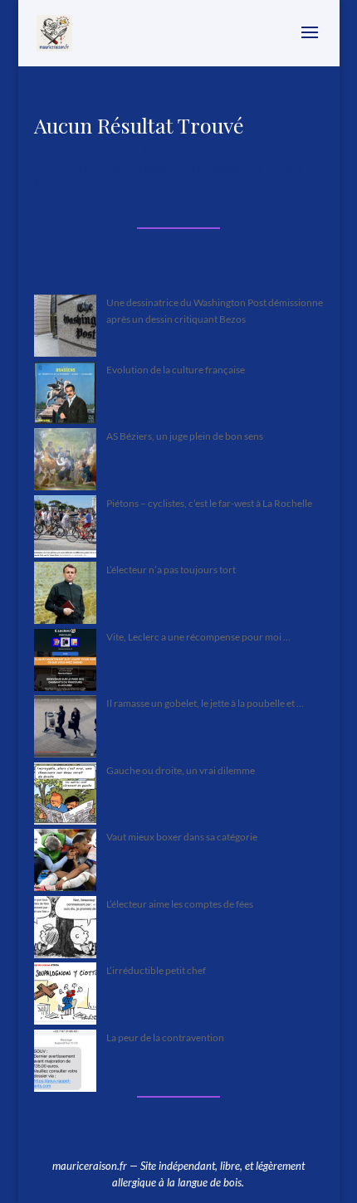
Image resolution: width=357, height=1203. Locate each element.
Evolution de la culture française (175, 369)
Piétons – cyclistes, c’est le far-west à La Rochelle (209, 503)
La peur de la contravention (165, 1037)
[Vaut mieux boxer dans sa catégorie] (65, 862)
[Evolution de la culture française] (65, 395)
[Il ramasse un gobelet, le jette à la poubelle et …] (65, 728)
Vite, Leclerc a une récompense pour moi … (198, 637)
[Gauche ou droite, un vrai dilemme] (65, 796)
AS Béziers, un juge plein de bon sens (184, 436)
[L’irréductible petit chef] (65, 996)
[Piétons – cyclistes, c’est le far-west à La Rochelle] (65, 529)
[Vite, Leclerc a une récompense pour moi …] (65, 662)
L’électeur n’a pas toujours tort (171, 569)
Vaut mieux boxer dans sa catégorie (181, 836)
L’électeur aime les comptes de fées (179, 904)
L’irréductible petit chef (156, 970)
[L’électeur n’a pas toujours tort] (65, 595)
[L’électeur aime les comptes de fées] (65, 929)
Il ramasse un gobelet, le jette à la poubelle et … (205, 703)
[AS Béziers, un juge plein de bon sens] (65, 461)
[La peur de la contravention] (65, 1063)
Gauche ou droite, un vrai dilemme (180, 770)
